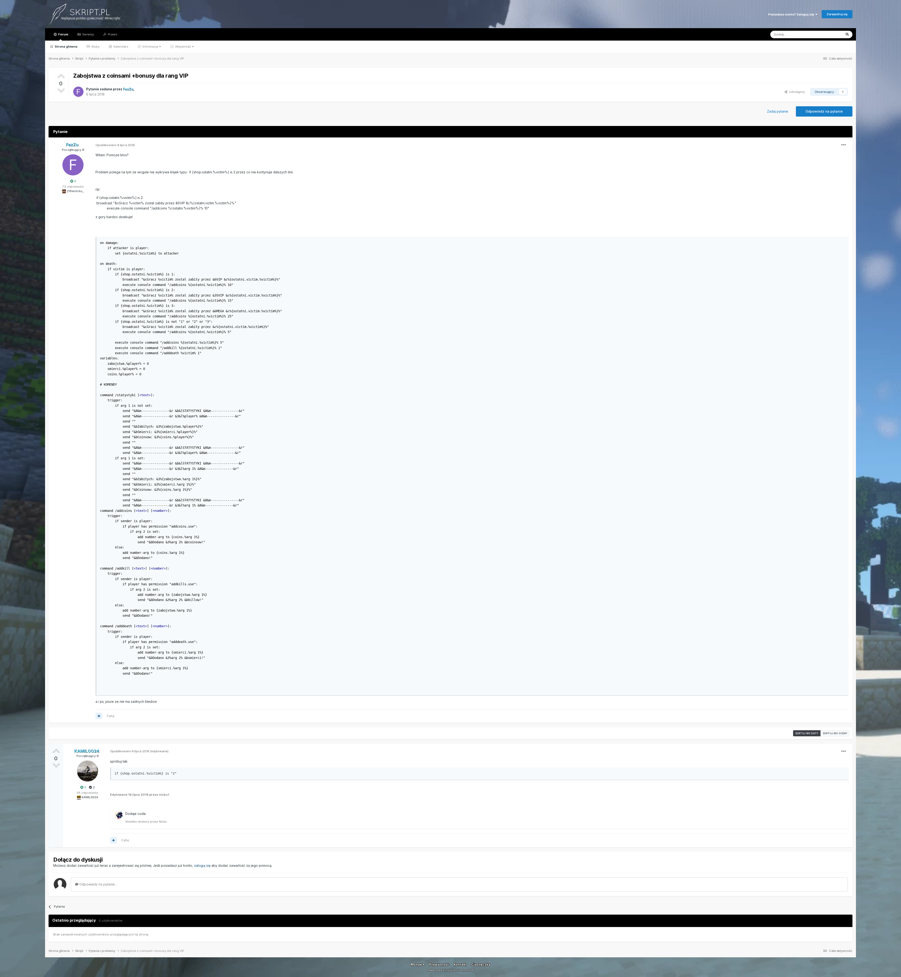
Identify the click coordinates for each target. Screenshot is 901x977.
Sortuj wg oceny (835, 733)
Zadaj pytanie (777, 111)
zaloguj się (202, 865)
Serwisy (87, 34)
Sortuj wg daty (806, 733)
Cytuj (110, 716)
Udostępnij (796, 92)
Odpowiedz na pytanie (824, 111)
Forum (62, 34)
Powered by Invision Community (450, 970)
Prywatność (439, 964)
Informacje (150, 46)
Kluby (95, 46)
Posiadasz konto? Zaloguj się (791, 14)
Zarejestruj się (837, 14)
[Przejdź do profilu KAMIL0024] (87, 771)
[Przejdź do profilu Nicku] (119, 815)
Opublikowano (115, 145)
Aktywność (183, 46)
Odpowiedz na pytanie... (97, 884)
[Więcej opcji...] (843, 145)
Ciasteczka (480, 964)
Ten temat (828, 34)
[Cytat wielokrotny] (98, 716)
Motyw (417, 964)
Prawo (112, 34)
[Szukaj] (847, 34)
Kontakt (460, 964)
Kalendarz (120, 46)
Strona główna (65, 46)
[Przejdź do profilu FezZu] (78, 92)
